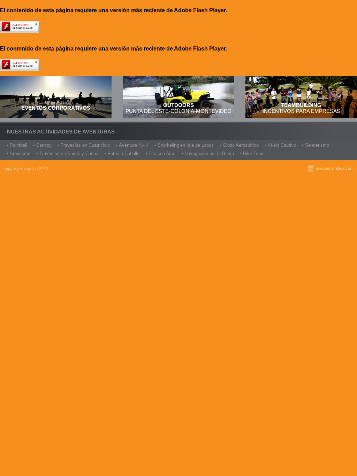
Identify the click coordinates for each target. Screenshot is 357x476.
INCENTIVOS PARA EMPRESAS (301, 111)
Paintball (18, 145)
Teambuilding (301, 105)
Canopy (44, 145)
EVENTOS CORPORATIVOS (55, 108)
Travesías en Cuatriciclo (85, 145)
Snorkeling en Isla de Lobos (186, 145)
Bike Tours (254, 153)
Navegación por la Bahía (209, 153)
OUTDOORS (178, 105)
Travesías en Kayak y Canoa (68, 153)
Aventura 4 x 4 (134, 145)
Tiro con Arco (162, 153)
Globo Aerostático (241, 145)
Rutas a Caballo (123, 153)
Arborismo (20, 153)
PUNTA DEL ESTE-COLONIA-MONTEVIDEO (178, 111)
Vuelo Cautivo (282, 145)
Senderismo (317, 145)
